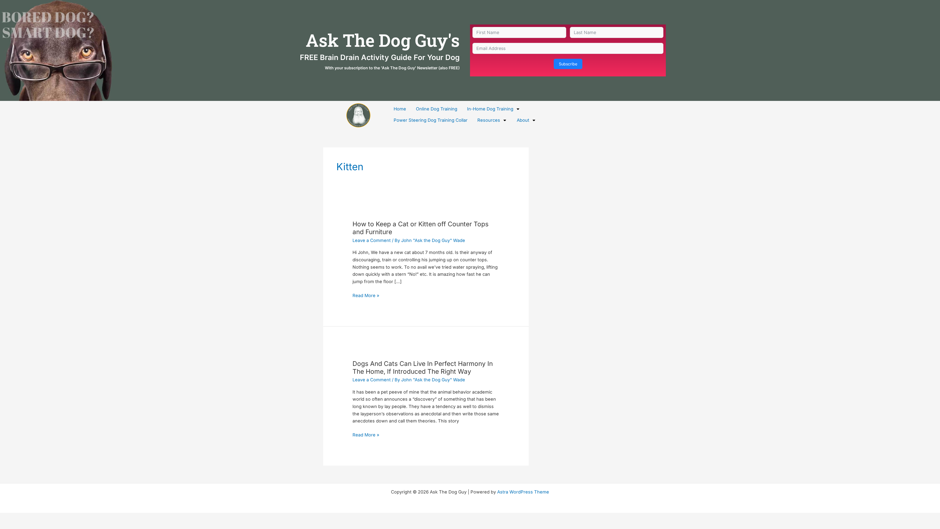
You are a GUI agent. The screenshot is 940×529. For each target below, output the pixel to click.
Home (400, 108)
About (523, 120)
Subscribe (568, 63)
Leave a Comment (371, 240)
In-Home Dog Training (490, 108)
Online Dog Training (436, 108)
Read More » (365, 295)
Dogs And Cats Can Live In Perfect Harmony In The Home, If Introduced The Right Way (422, 367)
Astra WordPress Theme (523, 491)
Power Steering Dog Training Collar (431, 120)
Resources (488, 120)
